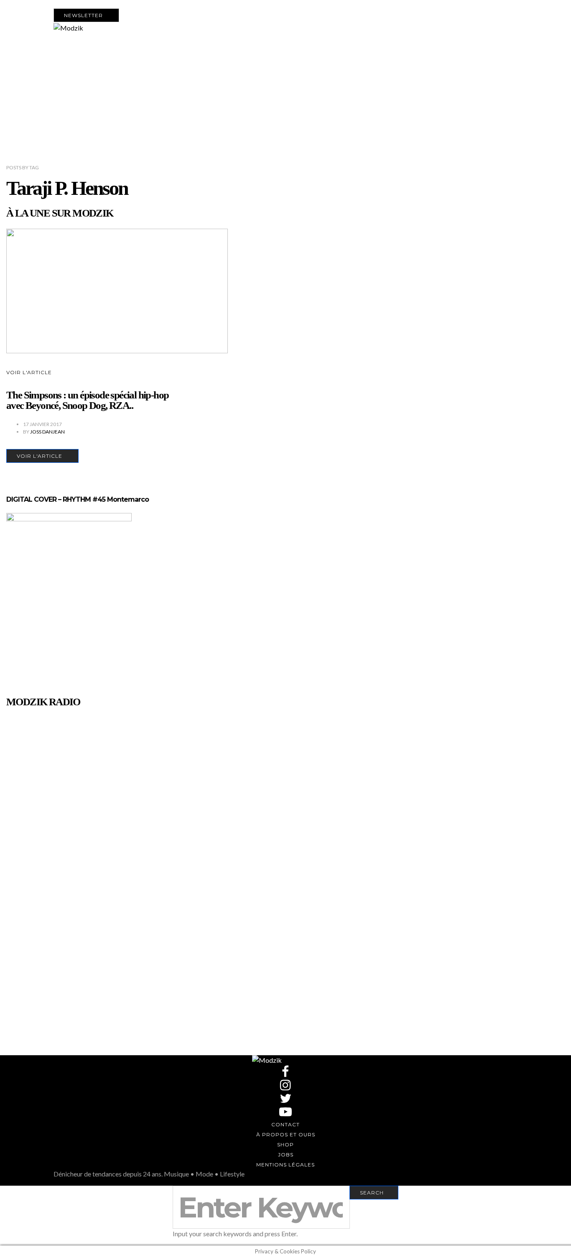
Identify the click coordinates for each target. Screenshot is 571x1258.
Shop (285, 1144)
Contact (285, 1124)
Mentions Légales (285, 1164)
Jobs (285, 1154)
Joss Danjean (47, 432)
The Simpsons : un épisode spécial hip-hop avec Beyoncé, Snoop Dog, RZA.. (87, 400)
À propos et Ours (285, 1134)
